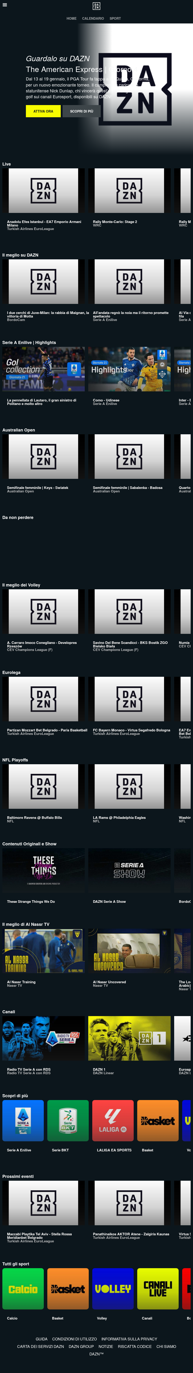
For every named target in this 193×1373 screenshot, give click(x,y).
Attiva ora (43, 111)
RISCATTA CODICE (135, 1346)
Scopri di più (81, 111)
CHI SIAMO (166, 1346)
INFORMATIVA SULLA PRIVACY (129, 1339)
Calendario (93, 18)
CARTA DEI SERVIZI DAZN (40, 1346)
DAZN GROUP (81, 1346)
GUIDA (42, 1339)
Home (71, 18)
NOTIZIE (106, 1346)
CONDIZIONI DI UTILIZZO (74, 1339)
